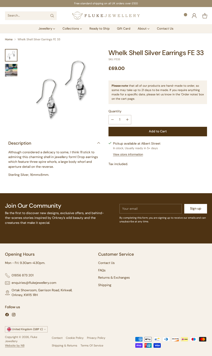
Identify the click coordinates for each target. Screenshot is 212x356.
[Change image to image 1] (11, 55)
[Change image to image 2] (11, 70)
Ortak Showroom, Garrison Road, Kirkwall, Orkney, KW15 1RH (42, 292)
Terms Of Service (92, 345)
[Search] (52, 15)
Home (9, 39)
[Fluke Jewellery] (106, 15)
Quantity (115, 111)
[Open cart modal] (205, 16)
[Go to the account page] (194, 16)
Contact (57, 338)
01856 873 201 (23, 275)
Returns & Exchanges (114, 278)
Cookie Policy (75, 338)
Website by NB (14, 345)
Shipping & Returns (64, 345)
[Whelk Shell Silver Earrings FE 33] (63, 90)
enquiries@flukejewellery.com (34, 283)
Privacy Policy (96, 338)
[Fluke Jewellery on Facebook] (7, 315)
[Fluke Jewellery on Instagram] (13, 315)
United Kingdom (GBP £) (27, 329)
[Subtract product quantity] (112, 119)
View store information (128, 154)
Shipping (104, 285)
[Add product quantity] (127, 119)
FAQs (102, 270)
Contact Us (106, 263)
